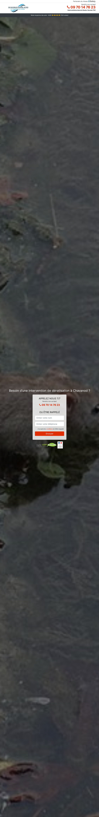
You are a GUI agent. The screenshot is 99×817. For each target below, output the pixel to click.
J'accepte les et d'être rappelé (50, 429)
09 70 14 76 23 (83, 7)
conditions (49, 429)
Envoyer (49, 434)
